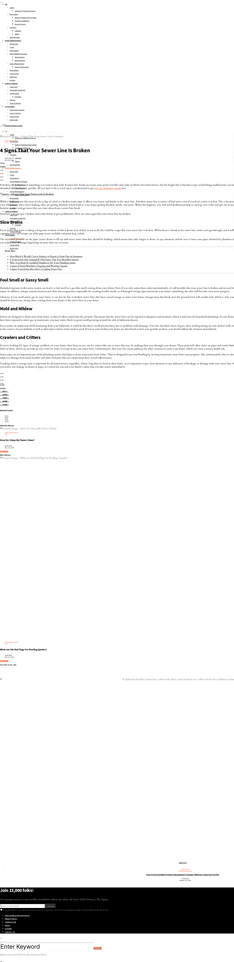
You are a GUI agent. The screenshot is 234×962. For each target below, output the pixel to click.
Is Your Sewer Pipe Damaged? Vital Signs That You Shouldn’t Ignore (44, 259)
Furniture (13, 27)
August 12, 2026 (185, 880)
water (7, 421)
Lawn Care (13, 87)
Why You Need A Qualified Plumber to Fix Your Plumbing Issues (42, 262)
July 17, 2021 (9, 657)
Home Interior (20, 57)
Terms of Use (10, 922)
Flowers (13, 100)
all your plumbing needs (107, 188)
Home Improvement (13, 41)
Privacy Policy (11, 919)
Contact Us (10, 932)
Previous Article (7, 425)
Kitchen (12, 80)
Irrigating (18, 97)
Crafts (12, 8)
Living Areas (14, 74)
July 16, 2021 (9, 160)
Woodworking (15, 37)
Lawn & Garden (11, 83)
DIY (6, 4)
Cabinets (18, 31)
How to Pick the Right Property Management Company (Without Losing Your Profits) (182, 874)
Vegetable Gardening (17, 90)
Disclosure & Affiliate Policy (17, 915)
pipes (6, 419)
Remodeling (14, 70)
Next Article (5, 455)
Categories (10, 107)
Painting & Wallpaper (22, 21)
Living (12, 47)
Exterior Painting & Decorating (25, 17)
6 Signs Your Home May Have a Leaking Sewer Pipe (36, 269)
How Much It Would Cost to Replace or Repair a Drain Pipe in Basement (46, 256)
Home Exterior (20, 60)
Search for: (3, 941)
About (7, 925)
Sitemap (8, 929)
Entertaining (14, 50)
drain (7, 416)
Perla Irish (8, 158)
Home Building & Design (18, 54)
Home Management (17, 64)
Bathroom (13, 77)
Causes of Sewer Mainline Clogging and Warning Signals (38, 266)
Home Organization (22, 67)
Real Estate (14, 44)
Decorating (14, 14)
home (6, 418)
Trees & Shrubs (15, 103)
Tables (17, 34)
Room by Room (20, 24)
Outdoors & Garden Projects (25, 11)
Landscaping (14, 93)
